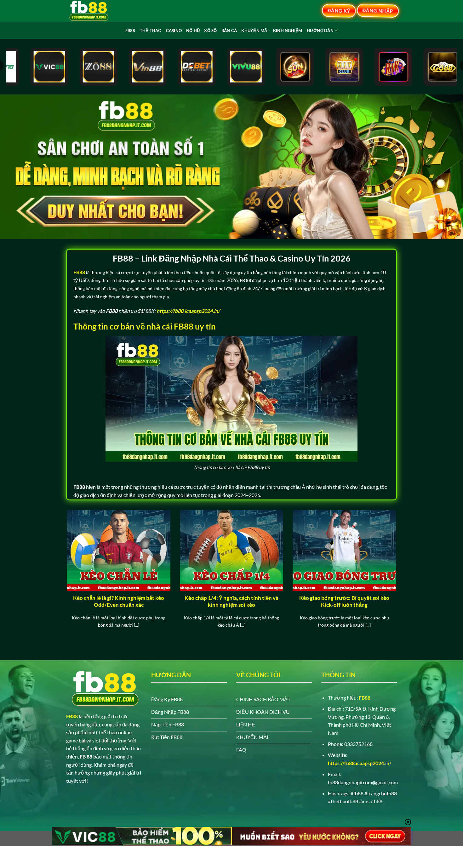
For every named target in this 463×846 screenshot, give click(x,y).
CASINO (174, 30)
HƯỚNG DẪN (320, 30)
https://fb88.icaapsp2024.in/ (359, 763)
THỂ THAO (151, 30)
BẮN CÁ (229, 30)
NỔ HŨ (193, 30)
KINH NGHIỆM (287, 30)
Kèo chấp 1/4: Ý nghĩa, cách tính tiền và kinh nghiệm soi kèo (231, 601)
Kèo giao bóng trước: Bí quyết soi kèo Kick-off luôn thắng (344, 601)
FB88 (130, 30)
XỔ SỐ (210, 30)
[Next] (397, 576)
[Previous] (65, 576)
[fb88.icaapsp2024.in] (97, 11)
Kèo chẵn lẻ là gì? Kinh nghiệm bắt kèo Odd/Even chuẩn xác (118, 601)
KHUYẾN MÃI (255, 30)
